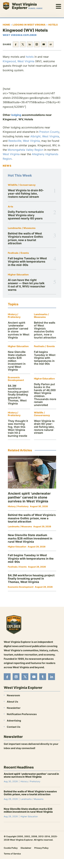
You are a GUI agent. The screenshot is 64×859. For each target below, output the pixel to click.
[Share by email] (44, 44)
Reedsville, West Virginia (24, 140)
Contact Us (13, 726)
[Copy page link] (51, 44)
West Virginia (11, 154)
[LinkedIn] (51, 676)
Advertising (14, 720)
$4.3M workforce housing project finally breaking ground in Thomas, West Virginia (18, 394)
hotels (30, 56)
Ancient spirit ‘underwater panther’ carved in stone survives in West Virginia (18, 330)
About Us (12, 701)
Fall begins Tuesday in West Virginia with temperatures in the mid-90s (27, 262)
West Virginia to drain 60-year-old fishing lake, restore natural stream (26, 194)
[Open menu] (58, 6)
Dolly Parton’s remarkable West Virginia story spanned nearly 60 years (26, 215)
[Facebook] (7, 676)
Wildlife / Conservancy (21, 185)
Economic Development (16, 378)
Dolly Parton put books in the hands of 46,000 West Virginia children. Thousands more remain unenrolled (45, 395)
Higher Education (18, 274)
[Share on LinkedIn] (30, 44)
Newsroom (13, 695)
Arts (10, 206)
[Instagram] (16, 676)
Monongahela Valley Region (25, 149)
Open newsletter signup (20, 757)
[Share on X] (23, 44)
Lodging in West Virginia (29, 24)
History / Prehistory (14, 315)
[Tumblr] (42, 676)
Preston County (49, 131)
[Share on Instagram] (37, 44)
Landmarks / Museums (21, 228)
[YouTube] (33, 676)
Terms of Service (12, 853)
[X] (25, 676)
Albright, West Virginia (44, 136)
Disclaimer (26, 847)
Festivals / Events (18, 253)
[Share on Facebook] (16, 44)
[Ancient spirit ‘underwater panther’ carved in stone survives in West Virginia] (32, 472)
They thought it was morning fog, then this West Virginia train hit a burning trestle (18, 428)
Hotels (53, 24)
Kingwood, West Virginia (18, 61)
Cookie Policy (11, 847)
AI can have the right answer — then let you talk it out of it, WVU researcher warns (26, 284)
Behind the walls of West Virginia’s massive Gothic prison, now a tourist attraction (25, 238)
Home (6, 24)
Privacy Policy (41, 847)
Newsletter (13, 707)
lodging (16, 115)
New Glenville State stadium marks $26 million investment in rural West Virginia (30, 538)
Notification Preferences (22, 714)
